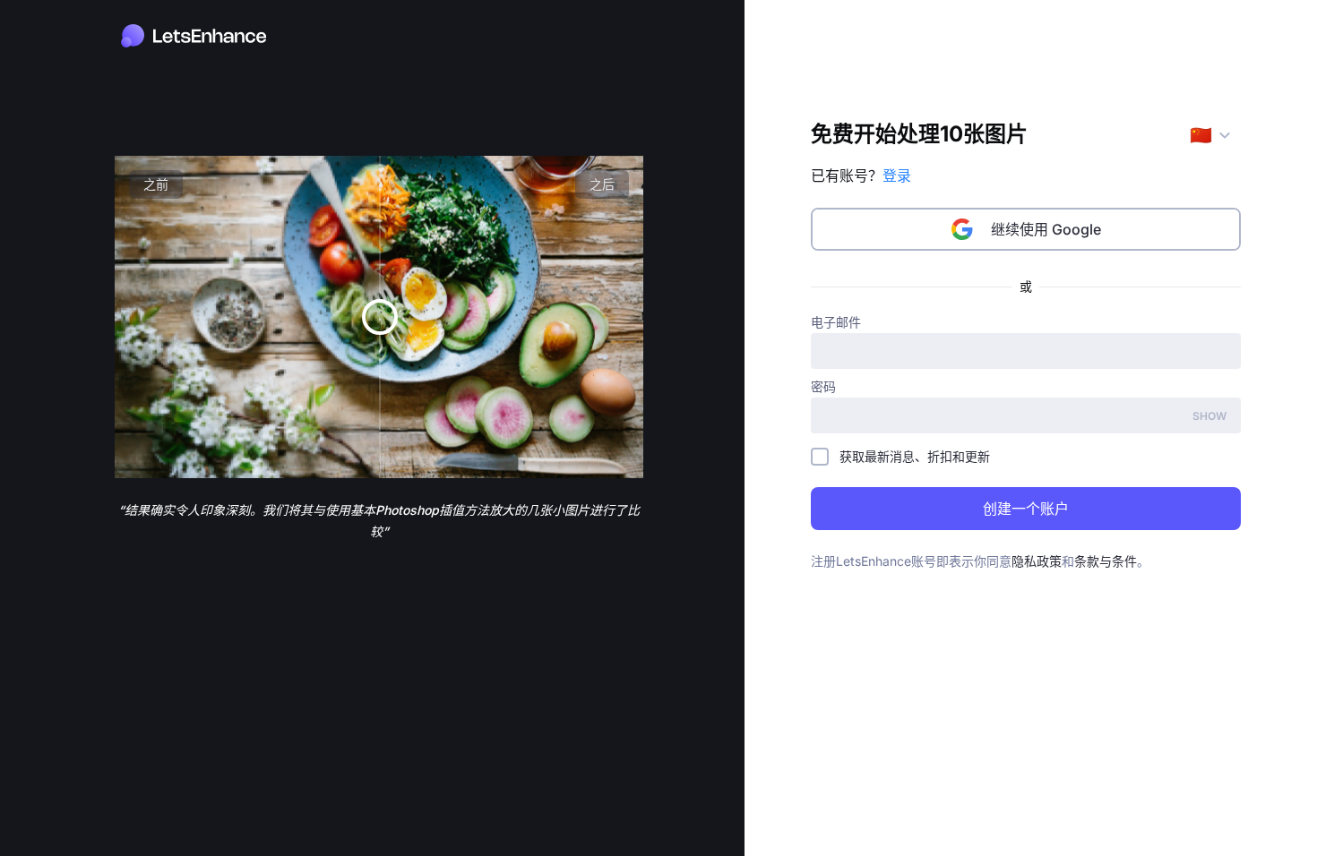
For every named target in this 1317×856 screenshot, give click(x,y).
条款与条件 (1105, 561)
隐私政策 (1036, 561)
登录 (896, 175)
